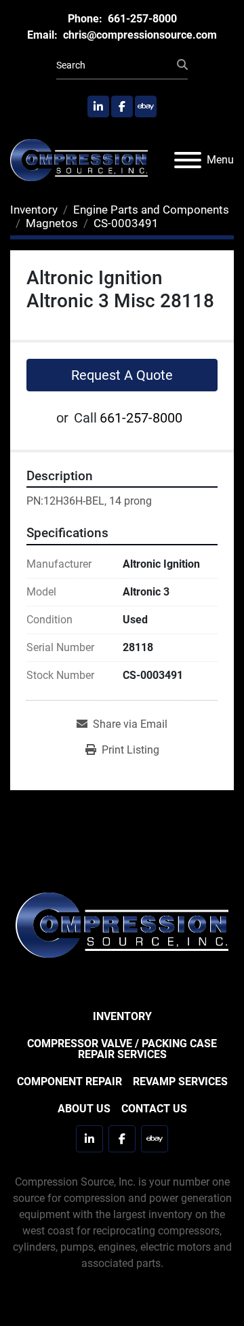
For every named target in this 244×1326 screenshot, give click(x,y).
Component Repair (69, 1081)
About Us (84, 1108)
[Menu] (187, 160)
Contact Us (154, 1108)
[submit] (182, 65)
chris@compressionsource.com (138, 34)
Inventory (122, 1016)
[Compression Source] (122, 924)
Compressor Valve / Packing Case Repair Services (122, 1049)
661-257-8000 (141, 18)
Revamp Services (180, 1081)
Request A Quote (122, 375)
